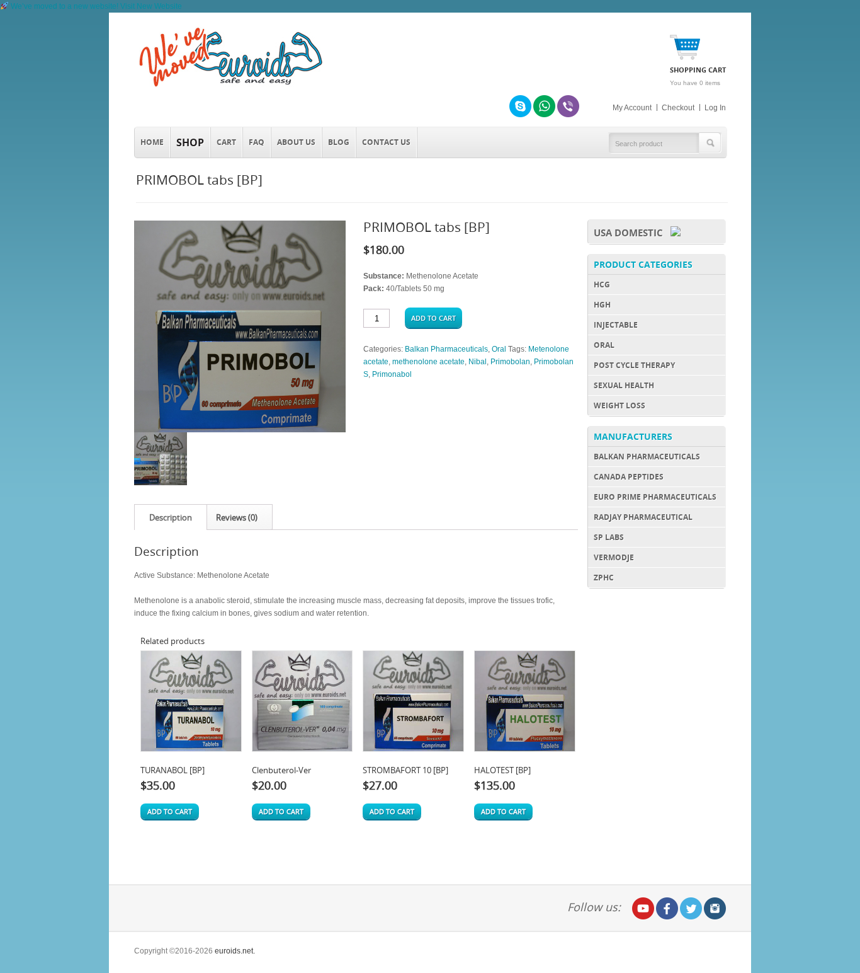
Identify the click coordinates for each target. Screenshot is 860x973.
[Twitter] (691, 908)
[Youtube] (643, 908)
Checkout (678, 107)
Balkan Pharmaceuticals (446, 349)
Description (170, 517)
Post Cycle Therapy (634, 365)
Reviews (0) (236, 517)
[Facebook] (667, 908)
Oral (499, 349)
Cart (226, 142)
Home (152, 142)
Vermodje (614, 557)
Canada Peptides (629, 476)
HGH (602, 304)
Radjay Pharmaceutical (643, 517)
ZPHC (604, 577)
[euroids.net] (228, 87)
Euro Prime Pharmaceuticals (655, 497)
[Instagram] (715, 908)
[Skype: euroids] (520, 106)
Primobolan (510, 361)
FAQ (256, 142)
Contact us (386, 142)
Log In (715, 107)
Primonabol (392, 374)
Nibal (477, 361)
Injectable (616, 325)
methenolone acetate (428, 361)
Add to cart (433, 318)
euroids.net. (235, 951)
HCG (602, 284)
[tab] (170, 517)
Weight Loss (619, 405)
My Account (632, 107)
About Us (296, 142)
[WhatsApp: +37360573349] (544, 106)
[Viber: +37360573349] (568, 106)
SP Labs (609, 537)
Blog (338, 142)
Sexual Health (624, 385)
